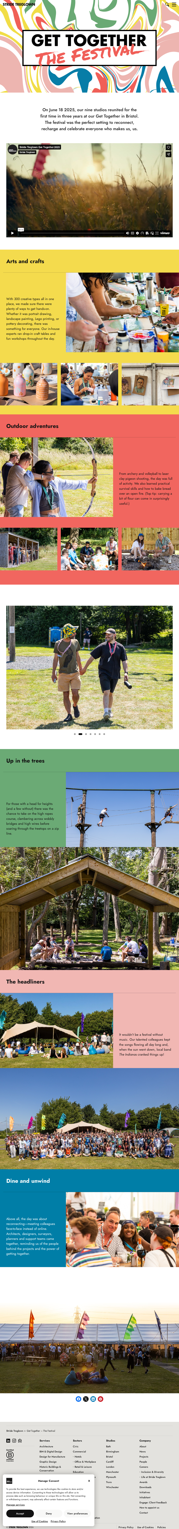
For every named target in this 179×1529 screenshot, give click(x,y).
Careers (143, 1467)
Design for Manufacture (52, 1456)
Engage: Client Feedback (153, 1502)
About (142, 1446)
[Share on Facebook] (78, 1399)
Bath (108, 1446)
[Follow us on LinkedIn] (8, 1441)
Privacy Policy (58, 1521)
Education (78, 1472)
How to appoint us (149, 1507)
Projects (143, 1456)
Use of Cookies (39, 1521)
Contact (143, 1512)
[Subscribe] (20, 1441)
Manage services (15, 1505)
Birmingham (112, 1451)
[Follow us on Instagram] (14, 1441)
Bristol (109, 1456)
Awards (143, 1482)
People (143, 1461)
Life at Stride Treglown (153, 1477)
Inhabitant (144, 1497)
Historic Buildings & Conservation (50, 1468)
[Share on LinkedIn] (93, 1399)
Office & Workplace (85, 1461)
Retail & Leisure (83, 1467)
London (110, 1467)
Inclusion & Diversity (152, 1472)
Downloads (145, 1487)
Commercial (79, 1451)
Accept (20, 1513)
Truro (109, 1482)
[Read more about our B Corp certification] (10, 1455)
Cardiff (109, 1461)
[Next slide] (170, 672)
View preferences (77, 1513)
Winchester (112, 1487)
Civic (75, 1446)
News (142, 1451)
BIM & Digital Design (51, 1451)
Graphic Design (48, 1461)
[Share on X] (86, 1399)
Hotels (78, 1456)
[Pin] (100, 1399)
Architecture (46, 1446)
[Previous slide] (9, 672)
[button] (167, 4)
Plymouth (111, 1477)
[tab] (76, 734)
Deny (49, 1513)
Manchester (112, 1472)
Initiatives (144, 1492)
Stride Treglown (14, 1431)
